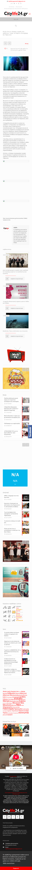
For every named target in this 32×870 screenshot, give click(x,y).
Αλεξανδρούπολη (18, 695)
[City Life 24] (16, 13)
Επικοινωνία (19, 6)
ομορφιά (9, 714)
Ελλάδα (18, 698)
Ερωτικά (18, 610)
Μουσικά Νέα (18, 703)
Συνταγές (5, 710)
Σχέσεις (9, 710)
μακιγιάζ (5, 714)
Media (23, 691)
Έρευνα (18, 693)
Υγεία (17, 608)
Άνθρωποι (11, 693)
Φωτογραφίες (10, 713)
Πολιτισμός (8, 708)
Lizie (20, 691)
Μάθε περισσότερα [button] (8, 863)
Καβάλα (22, 701)
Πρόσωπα (18, 709)
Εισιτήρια (11, 699)
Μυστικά (13, 705)
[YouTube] (16, 3)
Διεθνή (22, 697)
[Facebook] (12, 3)
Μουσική (7, 705)
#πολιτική (6, 691)
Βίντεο (25, 695)
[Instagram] (19, 3)
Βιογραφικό (9, 697)
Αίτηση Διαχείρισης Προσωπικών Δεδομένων (16, 8)
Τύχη (17, 619)
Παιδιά (22, 705)
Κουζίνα (4, 703)
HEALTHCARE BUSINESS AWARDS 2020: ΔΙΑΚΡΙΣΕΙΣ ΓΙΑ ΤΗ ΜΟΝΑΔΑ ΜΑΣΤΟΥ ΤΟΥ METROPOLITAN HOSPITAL (15, 272)
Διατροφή (16, 697)
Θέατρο (6, 701)
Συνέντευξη (25, 709)
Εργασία (18, 613)
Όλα (27, 43)
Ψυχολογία (15, 713)
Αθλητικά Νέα (8, 695)
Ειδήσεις (5, 699)
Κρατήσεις (9, 703)
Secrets (5, 693)
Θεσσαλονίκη (14, 701)
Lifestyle (13, 691)
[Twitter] (14, 3)
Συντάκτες (11, 6)
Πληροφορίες (7, 707)
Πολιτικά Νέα (16, 707)
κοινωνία (24, 712)
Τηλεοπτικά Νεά (24, 711)
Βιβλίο (5, 697)
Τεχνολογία (15, 711)
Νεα (18, 704)
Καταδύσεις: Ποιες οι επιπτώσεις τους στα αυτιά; (15, 331)
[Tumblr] (21, 3)
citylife (23, 48)
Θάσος (24, 699)
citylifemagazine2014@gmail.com (17, 1)
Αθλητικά (23, 693)
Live (17, 691)
